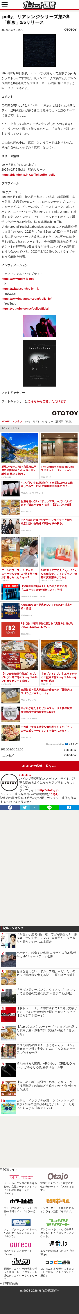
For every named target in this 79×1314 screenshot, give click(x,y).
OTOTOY (70, 29)
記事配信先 (10, 1283)
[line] (49, 807)
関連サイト (10, 1169)
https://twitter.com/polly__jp (20, 288)
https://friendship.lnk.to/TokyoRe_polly (28, 174)
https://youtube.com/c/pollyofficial (25, 308)
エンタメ (8, 755)
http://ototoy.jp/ (48, 790)
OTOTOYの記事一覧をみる (40, 765)
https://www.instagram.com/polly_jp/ (26, 298)
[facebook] (10, 807)
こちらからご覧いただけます (47, 401)
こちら (54, 794)
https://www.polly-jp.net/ (17, 278)
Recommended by (55, 744)
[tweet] (25, 807)
